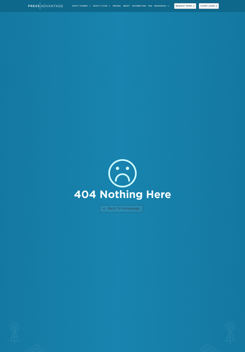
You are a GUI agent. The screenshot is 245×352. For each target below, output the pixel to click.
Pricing (117, 6)
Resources (160, 6)
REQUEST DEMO (184, 6)
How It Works (79, 6)
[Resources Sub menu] (168, 6)
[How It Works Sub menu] (90, 6)
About (126, 6)
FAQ (150, 6)
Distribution (139, 6)
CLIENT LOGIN (207, 6)
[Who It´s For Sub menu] (109, 6)
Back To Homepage (124, 208)
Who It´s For (100, 6)
